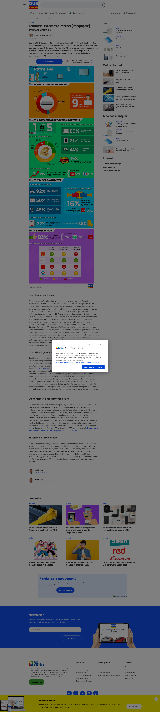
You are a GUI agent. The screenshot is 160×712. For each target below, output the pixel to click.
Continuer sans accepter (95, 345)
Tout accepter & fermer (93, 367)
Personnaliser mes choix (93, 362)
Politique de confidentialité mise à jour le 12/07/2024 (70, 362)
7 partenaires (75, 353)
